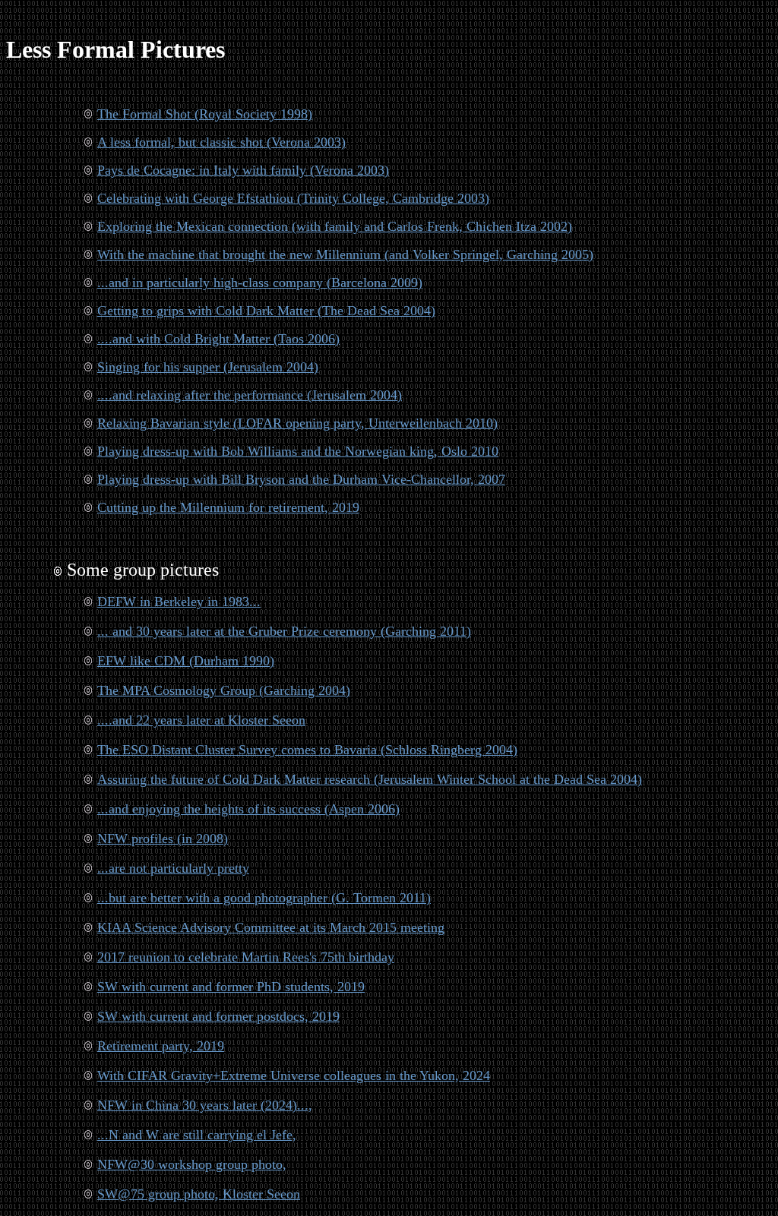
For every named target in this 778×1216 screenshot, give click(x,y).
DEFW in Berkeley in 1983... (179, 601)
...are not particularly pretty (173, 868)
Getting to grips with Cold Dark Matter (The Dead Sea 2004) (266, 310)
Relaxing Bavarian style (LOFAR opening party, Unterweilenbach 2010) (297, 423)
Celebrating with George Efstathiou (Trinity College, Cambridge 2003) (293, 198)
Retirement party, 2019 (160, 1045)
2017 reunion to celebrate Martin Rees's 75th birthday (245, 957)
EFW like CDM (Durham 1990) (185, 660)
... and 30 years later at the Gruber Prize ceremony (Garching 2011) (284, 631)
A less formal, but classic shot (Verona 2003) (221, 142)
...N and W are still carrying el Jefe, (196, 1134)
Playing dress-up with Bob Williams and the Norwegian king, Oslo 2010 (297, 451)
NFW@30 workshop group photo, (191, 1164)
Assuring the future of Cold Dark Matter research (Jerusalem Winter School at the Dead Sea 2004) (369, 779)
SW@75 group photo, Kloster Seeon (198, 1194)
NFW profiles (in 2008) (162, 838)
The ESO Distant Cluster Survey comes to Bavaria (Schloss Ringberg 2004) (307, 749)
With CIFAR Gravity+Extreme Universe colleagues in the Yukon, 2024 (293, 1075)
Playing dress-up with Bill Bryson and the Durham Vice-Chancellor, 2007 (301, 479)
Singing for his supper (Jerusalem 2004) (207, 366)
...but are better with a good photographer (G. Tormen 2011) (264, 897)
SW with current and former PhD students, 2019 (231, 986)
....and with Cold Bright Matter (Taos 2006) (218, 338)
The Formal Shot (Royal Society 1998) (204, 114)
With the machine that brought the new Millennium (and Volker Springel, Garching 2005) (345, 254)
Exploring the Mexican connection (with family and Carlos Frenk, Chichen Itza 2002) (334, 226)
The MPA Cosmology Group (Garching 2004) (223, 690)
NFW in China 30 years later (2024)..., (204, 1105)
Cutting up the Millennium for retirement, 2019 (228, 507)
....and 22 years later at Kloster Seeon (201, 720)
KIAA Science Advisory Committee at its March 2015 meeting (270, 927)
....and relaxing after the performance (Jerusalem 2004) (249, 395)
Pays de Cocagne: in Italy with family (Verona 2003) (243, 170)
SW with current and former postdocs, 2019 (218, 1016)
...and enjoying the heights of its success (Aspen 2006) (248, 808)
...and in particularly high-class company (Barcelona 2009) (259, 282)
